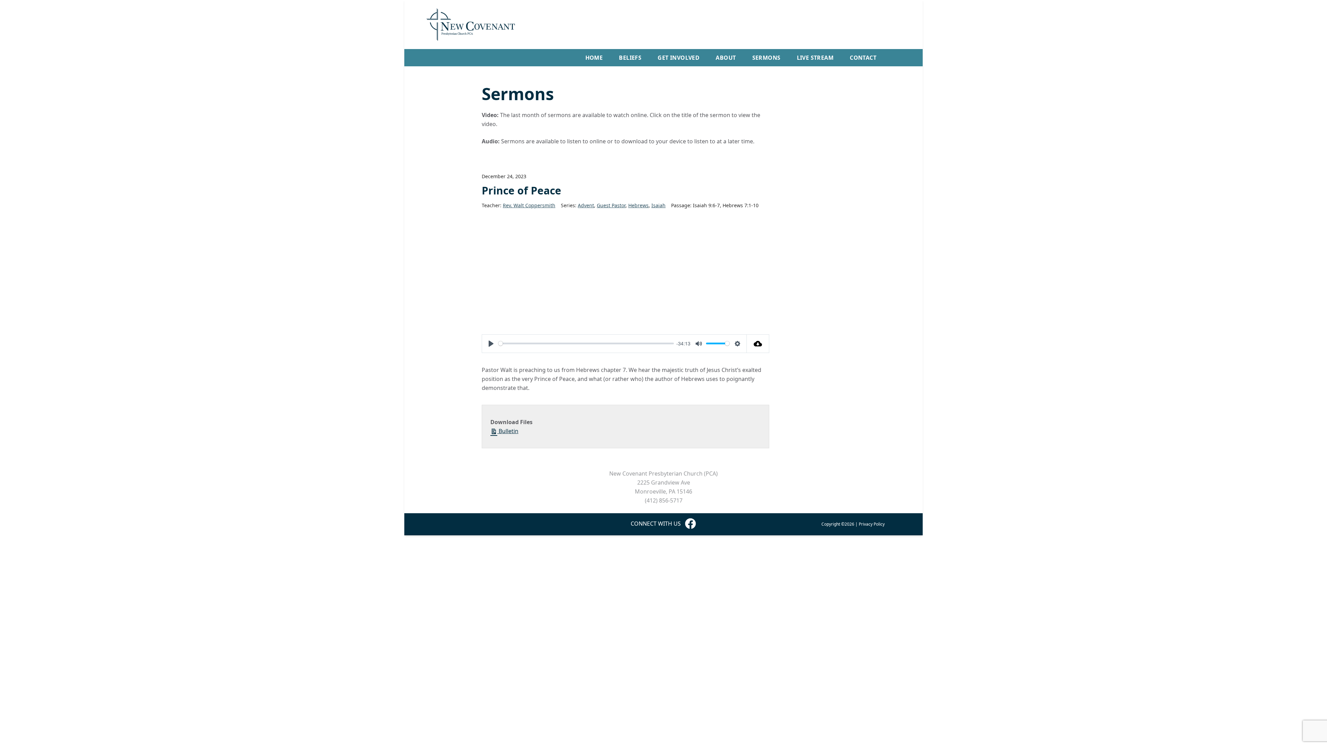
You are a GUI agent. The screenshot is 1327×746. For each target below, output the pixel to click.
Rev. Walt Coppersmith (529, 205)
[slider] (586, 343)
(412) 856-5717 (664, 500)
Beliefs (630, 57)
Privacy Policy (872, 524)
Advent (586, 205)
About (726, 57)
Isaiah (658, 205)
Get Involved (678, 57)
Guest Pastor (611, 205)
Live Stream (815, 57)
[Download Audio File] (758, 343)
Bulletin (507, 431)
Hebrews (638, 205)
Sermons (766, 57)
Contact (863, 57)
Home (594, 57)
